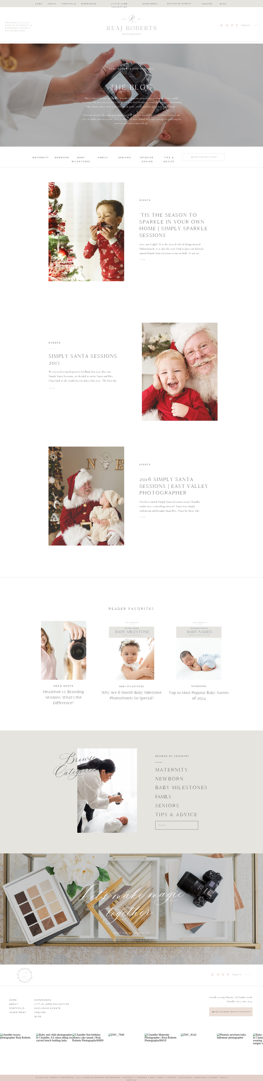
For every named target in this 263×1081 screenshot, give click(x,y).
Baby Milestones (131, 686)
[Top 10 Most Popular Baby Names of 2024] (198, 650)
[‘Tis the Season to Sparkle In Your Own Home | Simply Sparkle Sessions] (86, 231)
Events (145, 200)
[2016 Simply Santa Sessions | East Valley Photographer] (86, 496)
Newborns (198, 686)
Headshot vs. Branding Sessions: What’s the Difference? (63, 697)
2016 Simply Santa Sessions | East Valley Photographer (173, 486)
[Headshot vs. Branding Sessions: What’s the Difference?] (63, 650)
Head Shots (63, 686)
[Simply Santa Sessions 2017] (180, 371)
